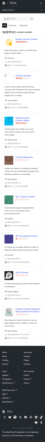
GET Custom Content (25, 197)
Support (5, 375)
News (4, 356)
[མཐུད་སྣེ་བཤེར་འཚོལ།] (32, 19)
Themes (27, 356)
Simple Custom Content (26, 39)
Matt (5, 394)
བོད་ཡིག (9, 412)
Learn (4, 371)
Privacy (5, 364)
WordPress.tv (8, 383)
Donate (28, 379)
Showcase (28, 352)
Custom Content (23, 75)
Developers (6, 379)
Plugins (26, 360)
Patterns (27, 364)
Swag (27, 383)
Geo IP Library (21, 272)
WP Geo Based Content (26, 236)
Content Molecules (24, 157)
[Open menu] (41, 3)
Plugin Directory (8, 10)
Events (26, 375)
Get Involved (29, 371)
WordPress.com (9, 390)
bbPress (6, 398)
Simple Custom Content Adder (22, 119)
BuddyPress (8, 402)
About (4, 352)
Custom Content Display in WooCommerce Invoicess (27, 310)
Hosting (5, 360)
